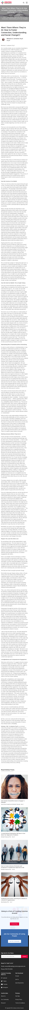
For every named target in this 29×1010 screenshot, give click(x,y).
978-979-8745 (8, 969)
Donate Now (14, 924)
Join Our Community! (14, 941)
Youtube (5, 984)
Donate (17, 976)
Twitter (5, 981)
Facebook (4, 978)
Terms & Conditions (20, 1003)
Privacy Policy (18, 999)
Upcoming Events (19, 982)
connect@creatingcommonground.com (14, 966)
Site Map (17, 996)
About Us (3, 996)
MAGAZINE (17, 15)
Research (3, 1003)
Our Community (5, 999)
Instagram (5, 987)
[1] (1, 719)
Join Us (17, 979)
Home (10, 15)
